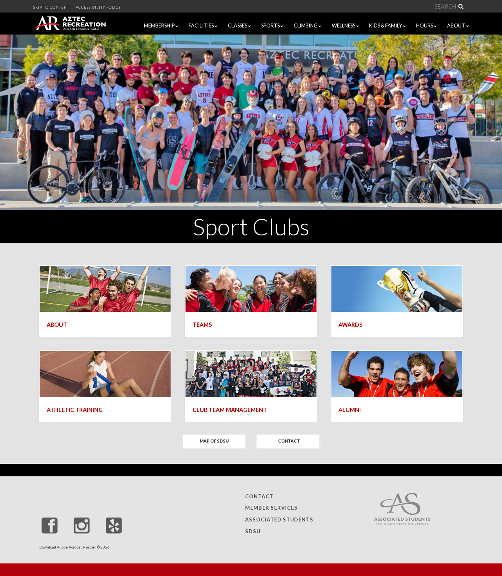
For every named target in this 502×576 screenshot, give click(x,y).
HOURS (425, 25)
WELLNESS (344, 25)
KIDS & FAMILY (386, 25)
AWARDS (350, 324)
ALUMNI (349, 409)
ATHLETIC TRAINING (75, 409)
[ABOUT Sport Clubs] (105, 288)
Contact (289, 441)
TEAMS (202, 324)
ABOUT (456, 25)
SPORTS (270, 25)
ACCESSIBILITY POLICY (98, 7)
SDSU (252, 531)
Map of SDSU (214, 441)
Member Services (271, 508)
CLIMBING (306, 25)
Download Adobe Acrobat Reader (67, 547)
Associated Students (279, 519)
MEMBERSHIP (159, 25)
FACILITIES (202, 25)
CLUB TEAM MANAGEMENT (230, 409)
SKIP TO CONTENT (51, 7)
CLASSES (238, 25)
